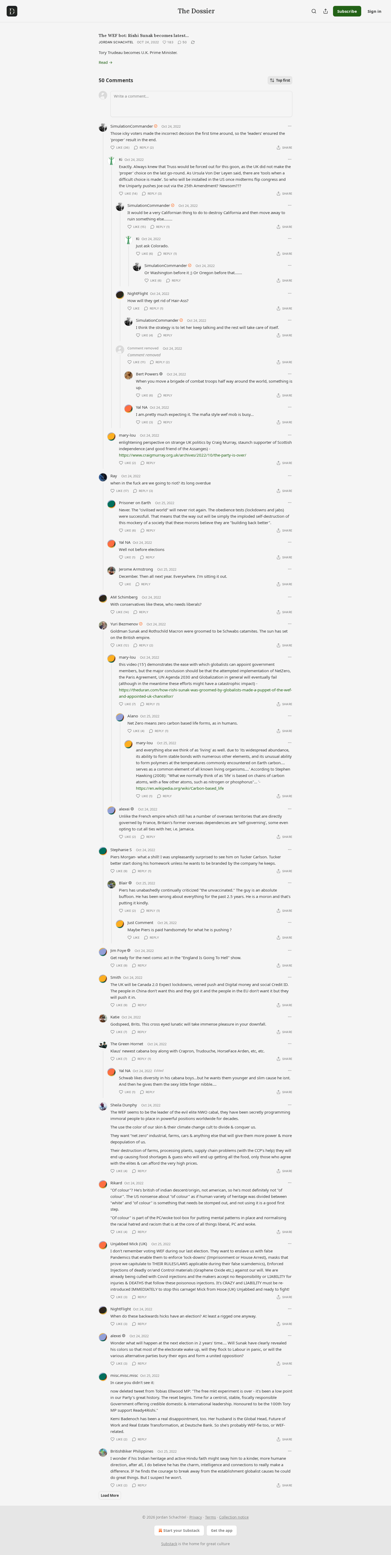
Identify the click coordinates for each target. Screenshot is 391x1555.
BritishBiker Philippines (131, 1451)
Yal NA (142, 407)
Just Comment (140, 922)
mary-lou (127, 435)
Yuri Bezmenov (124, 623)
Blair (123, 882)
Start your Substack (181, 1530)
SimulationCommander (131, 126)
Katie (114, 1016)
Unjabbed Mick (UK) (128, 1243)
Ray (113, 475)
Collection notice (234, 1517)
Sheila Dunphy (123, 1104)
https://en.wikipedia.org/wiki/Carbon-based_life (180, 788)
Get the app (221, 1530)
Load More (110, 1495)
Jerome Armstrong (136, 569)
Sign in (374, 11)
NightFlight (137, 293)
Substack (169, 1543)
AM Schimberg (124, 597)
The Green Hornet (126, 1043)
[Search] (314, 11)
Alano (132, 715)
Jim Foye (118, 950)
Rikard (116, 1182)
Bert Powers (147, 374)
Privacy (195, 1517)
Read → (106, 62)
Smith (115, 977)
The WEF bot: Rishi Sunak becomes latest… (144, 35)
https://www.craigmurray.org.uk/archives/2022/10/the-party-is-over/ (182, 455)
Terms (210, 1517)
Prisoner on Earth (135, 502)
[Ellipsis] (289, 126)
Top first (283, 80)
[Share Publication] (325, 11)
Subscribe (347, 11)
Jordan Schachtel (116, 42)
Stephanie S (121, 849)
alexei (124, 809)
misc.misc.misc (124, 1375)
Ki (120, 159)
